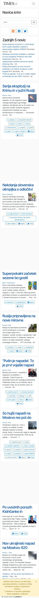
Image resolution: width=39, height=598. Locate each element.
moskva (17, 453)
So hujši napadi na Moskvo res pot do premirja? (16, 417)
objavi (32, 131)
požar (31, 127)
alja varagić (11, 223)
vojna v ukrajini (19, 131)
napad (22, 127)
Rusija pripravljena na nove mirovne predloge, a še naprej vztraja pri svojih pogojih (17, 68)
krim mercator (27, 214)
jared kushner (29, 449)
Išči (34, 22)
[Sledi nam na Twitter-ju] (25, 31)
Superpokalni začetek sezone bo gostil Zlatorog (19, 277)
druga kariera (13, 214)
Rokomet (10, 194)
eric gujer (11, 399)
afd (29, 396)
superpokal (21, 302)
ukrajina (12, 120)
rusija (8, 131)
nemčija (12, 396)
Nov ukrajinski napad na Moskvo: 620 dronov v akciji (18, 547)
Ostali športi (11, 283)
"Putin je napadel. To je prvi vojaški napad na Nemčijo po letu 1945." (18, 367)
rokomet (10, 302)
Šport (4, 194)
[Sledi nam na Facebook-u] (19, 31)
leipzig (21, 396)
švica (21, 399)
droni (28, 123)
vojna (11, 351)
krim (12, 123)
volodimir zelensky (12, 446)
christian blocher (27, 392)
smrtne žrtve (11, 127)
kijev (27, 442)
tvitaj (20, 135)
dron (20, 123)
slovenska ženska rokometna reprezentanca (20, 219)
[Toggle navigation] (34, 4)
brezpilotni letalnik (25, 120)
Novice (4, 95)
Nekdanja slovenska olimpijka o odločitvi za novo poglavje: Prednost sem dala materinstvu (18, 56)
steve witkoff (29, 453)
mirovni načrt (11, 457)
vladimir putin (12, 392)
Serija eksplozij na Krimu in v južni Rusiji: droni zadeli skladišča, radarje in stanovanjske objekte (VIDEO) (18, 46)
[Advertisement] (19, 160)
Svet (9, 95)
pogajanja (29, 347)
